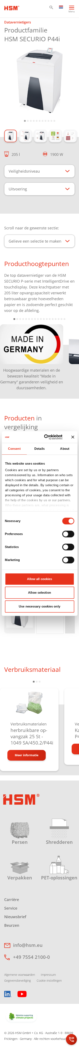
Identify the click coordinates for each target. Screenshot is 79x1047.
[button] (51, 7)
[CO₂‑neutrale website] (21, 1016)
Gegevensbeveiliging (17, 980)
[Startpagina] (11, 7)
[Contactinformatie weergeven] (71, 1039)
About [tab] (64, 448)
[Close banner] (72, 437)
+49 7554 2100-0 (31, 957)
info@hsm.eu (28, 945)
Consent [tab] (14, 448)
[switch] (68, 534)
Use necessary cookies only (39, 606)
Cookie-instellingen (49, 980)
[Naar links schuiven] (8, 354)
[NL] (61, 6)
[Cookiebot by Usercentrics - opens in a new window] (46, 437)
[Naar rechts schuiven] (70, 354)
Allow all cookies (39, 579)
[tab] (39, 81)
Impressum (48, 975)
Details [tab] (39, 448)
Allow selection (39, 592)
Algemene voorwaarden (19, 975)
